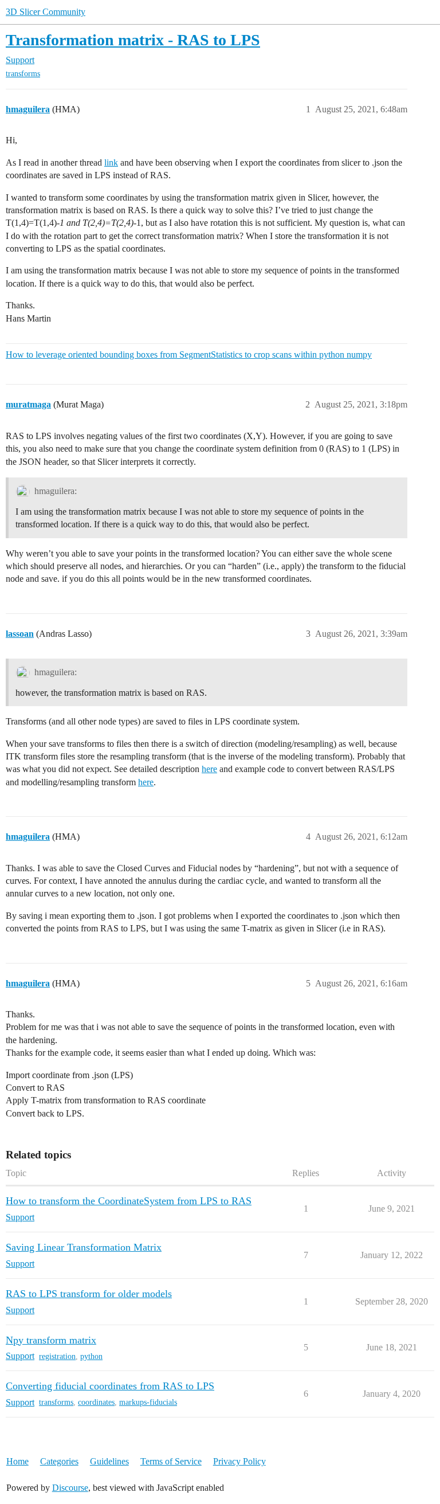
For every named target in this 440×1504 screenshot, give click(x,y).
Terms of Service (171, 1461)
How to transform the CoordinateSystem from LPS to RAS (129, 1201)
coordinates (96, 1402)
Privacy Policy (239, 1461)
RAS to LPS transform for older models (89, 1293)
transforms (23, 73)
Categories (59, 1461)
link (111, 162)
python (91, 1356)
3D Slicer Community (45, 12)
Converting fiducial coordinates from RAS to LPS (110, 1386)
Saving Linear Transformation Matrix (84, 1247)
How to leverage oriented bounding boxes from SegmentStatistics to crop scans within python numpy (189, 354)
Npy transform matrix (51, 1340)
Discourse (70, 1488)
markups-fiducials (148, 1402)
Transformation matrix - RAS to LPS (133, 40)
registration (57, 1356)
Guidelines (109, 1461)
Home (17, 1461)
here (209, 769)
